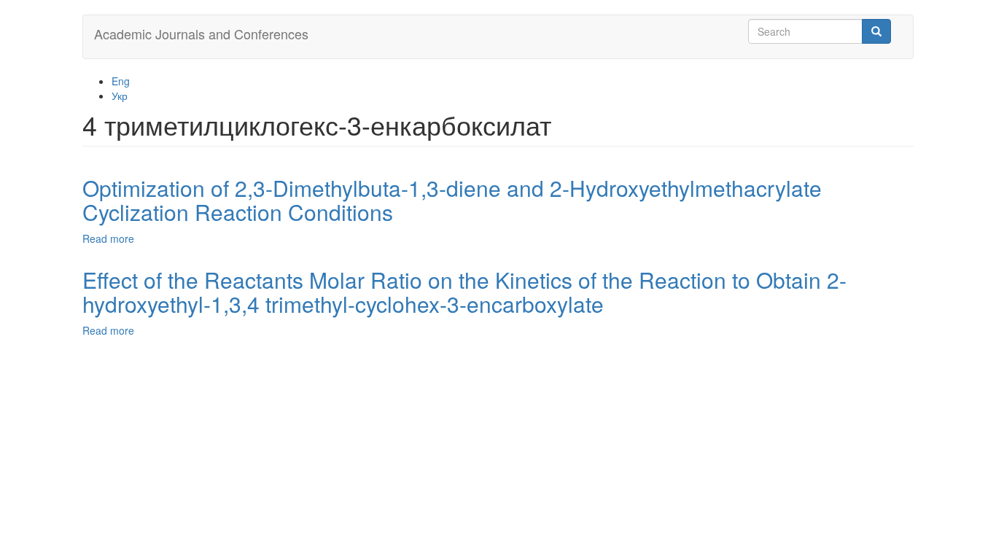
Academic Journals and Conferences (201, 33)
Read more (108, 238)
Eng (121, 81)
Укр (120, 95)
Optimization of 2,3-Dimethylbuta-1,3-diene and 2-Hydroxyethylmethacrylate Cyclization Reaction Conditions (452, 200)
